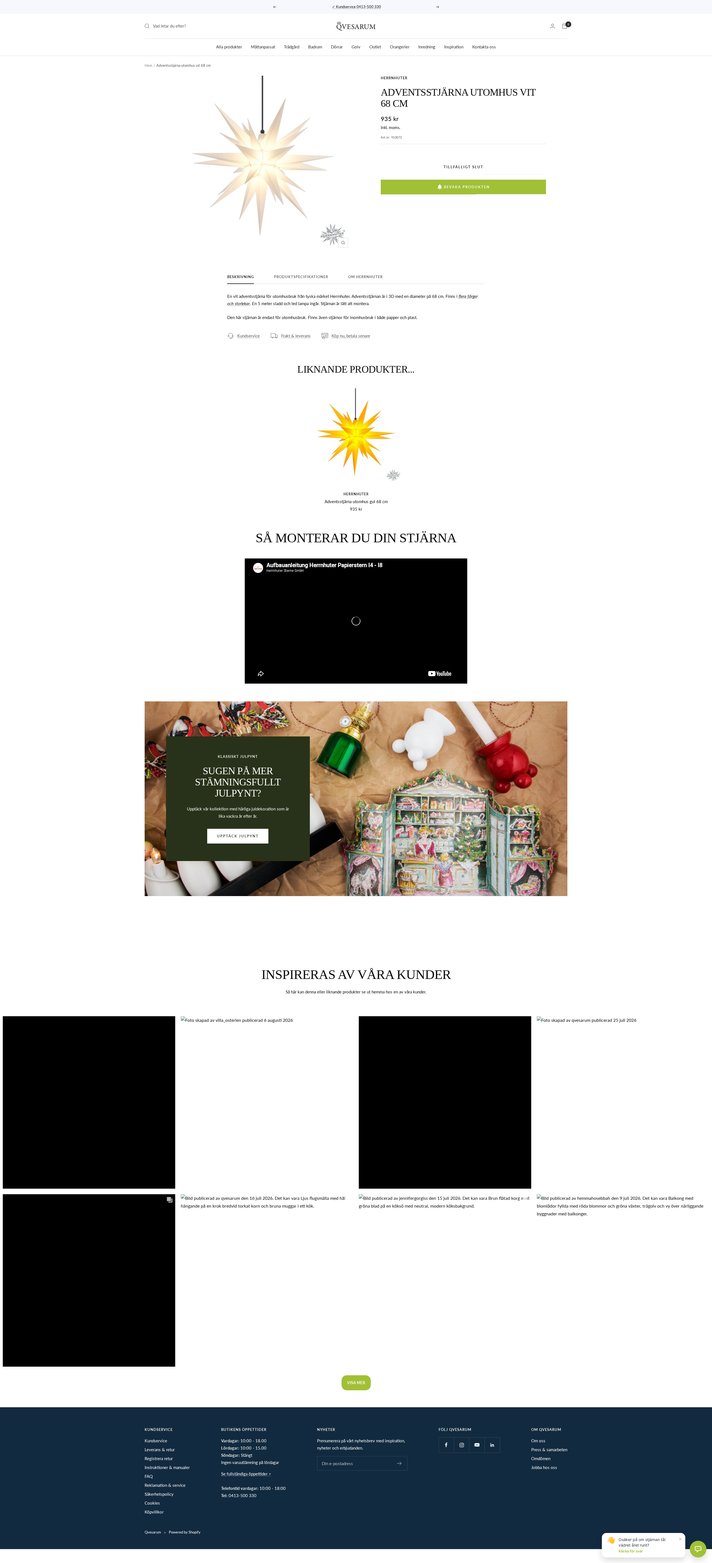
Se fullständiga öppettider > (246, 1473)
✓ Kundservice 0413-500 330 (356, 6)
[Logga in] (552, 26)
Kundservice (248, 335)
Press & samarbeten (549, 1449)
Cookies (152, 1502)
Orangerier (399, 46)
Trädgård (291, 46)
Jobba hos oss (544, 1467)
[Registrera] (399, 1463)
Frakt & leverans (296, 335)
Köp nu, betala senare (351, 335)
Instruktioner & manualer (167, 1467)
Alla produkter (229, 46)
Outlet (375, 46)
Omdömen (540, 1458)
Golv (356, 46)
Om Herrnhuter (365, 276)
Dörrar (337, 46)
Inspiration (453, 46)
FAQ (149, 1476)
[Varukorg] (564, 26)
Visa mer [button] (356, 1382)
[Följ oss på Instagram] (461, 1445)
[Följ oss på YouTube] (476, 1445)
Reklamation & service (165, 1485)
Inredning (426, 46)
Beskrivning (240, 276)
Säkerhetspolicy (159, 1494)
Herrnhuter (394, 78)
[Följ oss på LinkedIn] (492, 1445)
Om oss (538, 1440)
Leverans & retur (160, 1449)
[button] (89, 1102)
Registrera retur (159, 1458)
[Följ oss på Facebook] (446, 1445)
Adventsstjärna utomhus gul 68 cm (356, 501)
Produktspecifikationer (301, 276)
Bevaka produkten (467, 187)
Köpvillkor (154, 1511)
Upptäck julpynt (238, 836)
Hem (148, 65)
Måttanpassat (263, 46)
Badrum (315, 46)
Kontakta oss (484, 46)
